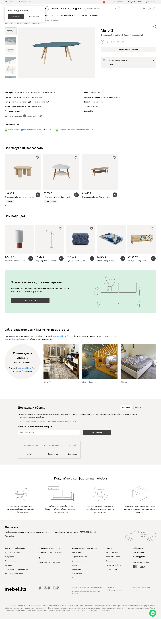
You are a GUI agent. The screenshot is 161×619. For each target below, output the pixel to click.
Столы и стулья (112, 569)
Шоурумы (77, 8)
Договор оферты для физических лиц (87, 587)
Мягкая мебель (112, 552)
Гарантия (75, 565)
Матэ (92, 111)
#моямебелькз (18, 339)
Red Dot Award (138, 552)
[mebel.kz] (15, 588)
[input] (102, 8)
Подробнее (10, 536)
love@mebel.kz (10, 557)
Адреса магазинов (79, 557)
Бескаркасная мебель (114, 561)
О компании (77, 552)
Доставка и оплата (79, 561)
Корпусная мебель (113, 557)
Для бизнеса (77, 574)
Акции (55, 8)
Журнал (65, 8)
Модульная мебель (113, 565)
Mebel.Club (76, 569)
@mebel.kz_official (62, 336)
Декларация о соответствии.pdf (72, 130)
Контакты (8, 565)
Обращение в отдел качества (16, 569)
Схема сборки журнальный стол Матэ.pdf (24, 130)
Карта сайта (77, 578)
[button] (144, 8)
